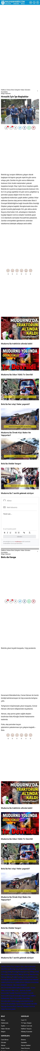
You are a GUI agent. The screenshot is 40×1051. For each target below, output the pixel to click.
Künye (3, 1020)
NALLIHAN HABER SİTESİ (24, 980)
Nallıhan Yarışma (26, 1029)
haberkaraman (28, 1001)
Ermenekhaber (11, 1004)
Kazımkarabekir (26, 1004)
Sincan (25, 977)
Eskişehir (17, 966)
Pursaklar (19, 977)
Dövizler (3, 1042)
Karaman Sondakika (21, 993)
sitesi (2, 969)
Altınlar (3, 1045)
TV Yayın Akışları (26, 1023)
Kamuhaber (26, 998)
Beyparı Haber (26, 996)
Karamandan (5, 993)
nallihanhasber (25, 988)
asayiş (17, 1001)
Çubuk (9, 972)
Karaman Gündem (25, 990)
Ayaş (16, 969)
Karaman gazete (10, 1009)
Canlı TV (23, 1020)
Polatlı (14, 977)
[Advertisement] (20, 26)
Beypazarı (25, 969)
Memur (12, 998)
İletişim (3, 1031)
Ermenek (3, 1004)
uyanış (22, 1001)
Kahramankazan (13, 974)
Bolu (12, 966)
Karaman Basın (11, 1006)
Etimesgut (21, 972)
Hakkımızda (4, 1023)
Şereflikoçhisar (32, 977)
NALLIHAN (12, 980)
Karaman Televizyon (23, 1006)
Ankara (8, 966)
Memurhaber (18, 998)
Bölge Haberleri (6, 93)
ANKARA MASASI (7, 985)
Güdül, (37, 972)
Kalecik (20, 974)
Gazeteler (24, 1042)
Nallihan (18, 988)
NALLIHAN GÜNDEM (20, 985)
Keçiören (26, 974)
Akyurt (7, 969)
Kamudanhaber (6, 1001)
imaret (13, 1001)
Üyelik (3, 1026)
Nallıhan (3, 966)
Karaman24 (4, 996)
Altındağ (12, 969)
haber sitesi (23, 966)
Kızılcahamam (34, 974)
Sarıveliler (34, 1004)
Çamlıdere (32, 969)
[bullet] (18, 532)
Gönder (19, 536)
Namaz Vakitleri (26, 1045)
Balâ (20, 969)
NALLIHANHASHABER (8, 988)
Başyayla (3, 1006)
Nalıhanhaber (5, 998)
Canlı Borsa (4, 1039)
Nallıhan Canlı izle (26, 1026)
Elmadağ (14, 972)
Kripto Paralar (5, 1048)
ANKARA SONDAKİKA (32, 982)
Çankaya (3, 972)
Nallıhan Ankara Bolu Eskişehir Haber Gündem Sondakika (15, 91)
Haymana (4, 974)
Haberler (12, 993)
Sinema (23, 1039)
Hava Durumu (25, 1048)
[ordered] (15, 532)
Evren (27, 972)
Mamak (3, 977)
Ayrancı (18, 1004)
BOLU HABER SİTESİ (17, 982)
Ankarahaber (32, 966)
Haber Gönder (5, 1029)
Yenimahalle (4, 980)
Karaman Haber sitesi (12, 990)
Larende (30, 993)
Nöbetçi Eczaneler (26, 1031)
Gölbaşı (31, 972)
